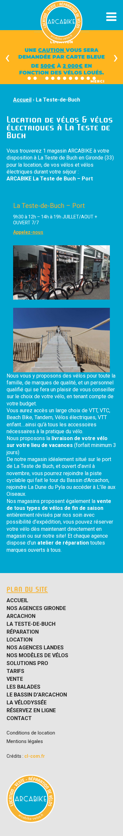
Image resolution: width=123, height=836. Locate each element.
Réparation (23, 632)
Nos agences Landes (35, 647)
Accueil (22, 100)
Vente (15, 679)
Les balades (23, 687)
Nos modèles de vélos (37, 655)
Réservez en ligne (31, 710)
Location (19, 639)
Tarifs (15, 671)
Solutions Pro (27, 663)
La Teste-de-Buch (58, 100)
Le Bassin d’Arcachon (37, 694)
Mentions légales (25, 741)
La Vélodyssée (27, 702)
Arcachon (21, 616)
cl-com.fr (34, 756)
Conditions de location (31, 733)
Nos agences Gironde (36, 608)
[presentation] (7, 57)
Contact (19, 718)
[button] (29, 78)
